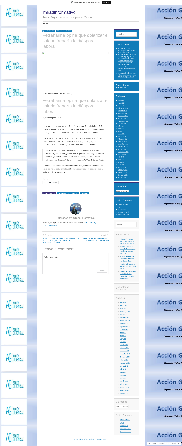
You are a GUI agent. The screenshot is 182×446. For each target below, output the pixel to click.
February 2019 (122, 139)
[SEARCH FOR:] (126, 34)
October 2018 (122, 149)
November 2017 (123, 175)
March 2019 (122, 136)
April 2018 (121, 165)
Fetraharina (74, 193)
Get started (106, 2)
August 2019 (122, 124)
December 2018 (123, 144)
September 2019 (123, 121)
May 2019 (121, 131)
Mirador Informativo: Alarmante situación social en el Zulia (125, 62)
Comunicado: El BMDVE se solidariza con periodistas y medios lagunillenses (127, 75)
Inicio (45, 24)
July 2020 (121, 100)
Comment (102, 270)
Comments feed (123, 212)
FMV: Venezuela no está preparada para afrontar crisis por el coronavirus (93, 237)
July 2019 (121, 126)
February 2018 (122, 170)
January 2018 (122, 172)
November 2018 (123, 147)
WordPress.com (123, 215)
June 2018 (121, 159)
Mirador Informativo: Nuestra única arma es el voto (126, 69)
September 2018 (123, 152)
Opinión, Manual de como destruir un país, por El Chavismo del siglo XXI (127, 56)
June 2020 (121, 103)
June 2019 (121, 129)
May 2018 (121, 162)
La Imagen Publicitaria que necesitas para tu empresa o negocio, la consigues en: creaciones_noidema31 (58, 238)
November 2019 (123, 116)
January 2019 (122, 141)
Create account (123, 204)
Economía (62, 193)
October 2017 (122, 177)
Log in (120, 207)
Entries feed (122, 209)
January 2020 (122, 111)
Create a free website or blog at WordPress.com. (91, 439)
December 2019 (123, 113)
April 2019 (121, 134)
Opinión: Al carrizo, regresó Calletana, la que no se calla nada (126, 50)
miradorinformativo (64, 31)
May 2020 (121, 105)
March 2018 (122, 167)
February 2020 (123, 108)
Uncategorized (50, 193)
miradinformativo (59, 12)
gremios (85, 193)
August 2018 (122, 154)
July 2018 (121, 157)
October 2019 (122, 118)
